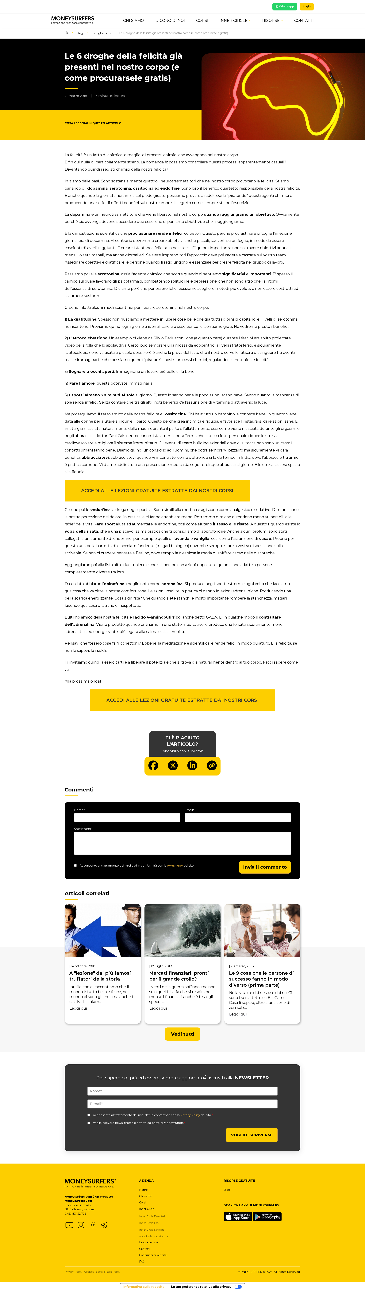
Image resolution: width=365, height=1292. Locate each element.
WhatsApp (286, 6)
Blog (80, 33)
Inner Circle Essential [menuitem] (152, 1216)
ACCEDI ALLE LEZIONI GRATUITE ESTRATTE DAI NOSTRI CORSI (157, 490)
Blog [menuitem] (227, 1189)
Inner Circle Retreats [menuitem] (151, 1229)
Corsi (202, 20)
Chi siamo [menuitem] (145, 1196)
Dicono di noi (170, 20)
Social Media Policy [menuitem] (108, 1271)
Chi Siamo (133, 20)
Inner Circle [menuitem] (146, 1209)
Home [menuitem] (143, 1189)
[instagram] (81, 1225)
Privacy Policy (175, 865)
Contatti (304, 20)
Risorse (271, 20)
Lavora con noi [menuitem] (148, 1242)
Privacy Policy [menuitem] (73, 1271)
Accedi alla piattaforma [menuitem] (153, 1236)
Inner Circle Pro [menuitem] (149, 1223)
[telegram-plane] (104, 1225)
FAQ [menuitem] (142, 1261)
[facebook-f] (92, 1225)
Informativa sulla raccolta (143, 1287)
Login (307, 6)
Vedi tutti (182, 1034)
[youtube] (69, 1225)
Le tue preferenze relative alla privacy (201, 1287)
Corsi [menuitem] (142, 1202)
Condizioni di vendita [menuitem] (153, 1255)
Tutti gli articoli (101, 33)
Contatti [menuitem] (144, 1249)
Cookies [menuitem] (89, 1271)
